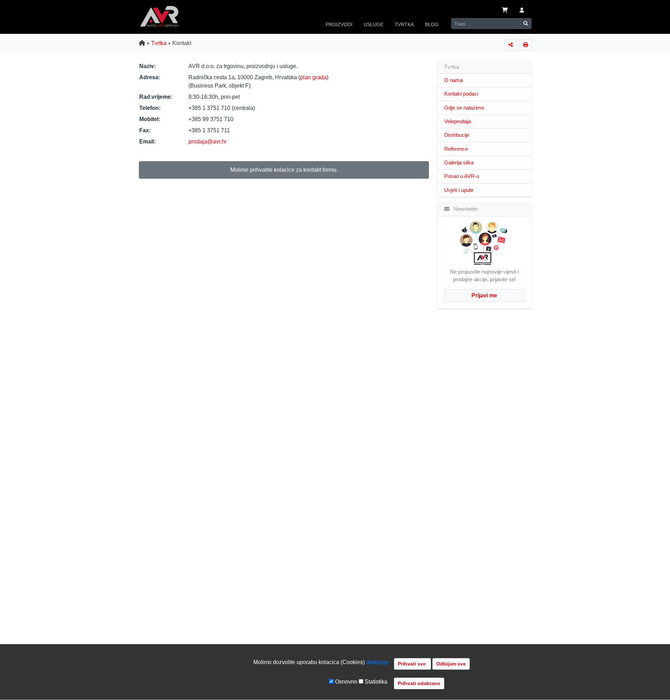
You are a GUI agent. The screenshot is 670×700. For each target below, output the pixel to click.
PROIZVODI (339, 24)
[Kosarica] (505, 11)
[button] (522, 11)
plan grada (313, 77)
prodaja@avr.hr (207, 141)
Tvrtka (158, 43)
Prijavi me (484, 295)
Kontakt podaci (461, 94)
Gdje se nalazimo (464, 108)
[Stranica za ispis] (525, 45)
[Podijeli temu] (510, 45)
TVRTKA (404, 24)
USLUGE (374, 24)
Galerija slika (459, 162)
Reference (456, 149)
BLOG (432, 24)
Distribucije (456, 135)
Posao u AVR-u (461, 176)
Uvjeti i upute (459, 190)
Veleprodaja (457, 121)
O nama (453, 80)
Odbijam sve (451, 664)
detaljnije (377, 662)
